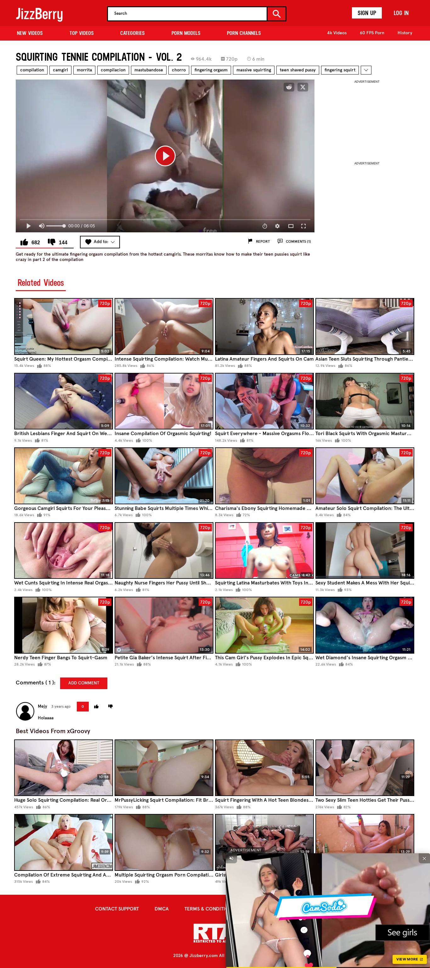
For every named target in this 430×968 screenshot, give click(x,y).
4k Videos (337, 33)
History (405, 33)
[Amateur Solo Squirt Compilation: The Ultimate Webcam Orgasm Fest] (364, 475)
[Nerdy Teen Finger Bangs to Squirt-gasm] (63, 625)
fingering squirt (340, 70)
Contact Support (117, 909)
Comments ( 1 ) (35, 682)
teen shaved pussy (298, 70)
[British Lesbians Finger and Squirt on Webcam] (63, 401)
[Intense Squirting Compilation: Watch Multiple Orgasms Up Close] (164, 326)
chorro (179, 70)
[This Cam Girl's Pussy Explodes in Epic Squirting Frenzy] (264, 625)
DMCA (162, 909)
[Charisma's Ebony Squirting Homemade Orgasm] (264, 475)
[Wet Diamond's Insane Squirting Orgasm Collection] (364, 625)
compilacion (113, 70)
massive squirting (253, 70)
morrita (84, 70)
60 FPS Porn (372, 33)
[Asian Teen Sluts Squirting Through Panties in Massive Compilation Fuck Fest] (364, 326)
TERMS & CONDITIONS (209, 909)
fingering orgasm (211, 70)
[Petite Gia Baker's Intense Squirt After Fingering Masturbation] (164, 625)
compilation (32, 70)
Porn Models (186, 33)
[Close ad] (424, 858)
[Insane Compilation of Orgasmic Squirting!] (164, 401)
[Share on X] (302, 87)
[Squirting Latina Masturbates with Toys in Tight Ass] (264, 550)
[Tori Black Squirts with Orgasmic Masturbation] (364, 401)
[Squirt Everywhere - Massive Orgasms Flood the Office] (264, 401)
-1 (110, 706)
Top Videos (82, 33)
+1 (96, 706)
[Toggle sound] (231, 858)
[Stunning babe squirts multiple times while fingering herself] (164, 475)
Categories (132, 33)
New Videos (30, 33)
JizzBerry (39, 13)
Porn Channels (244, 33)
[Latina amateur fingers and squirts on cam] (264, 326)
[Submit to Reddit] (289, 87)
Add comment (83, 683)
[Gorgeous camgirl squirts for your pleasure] (63, 475)
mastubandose (148, 70)
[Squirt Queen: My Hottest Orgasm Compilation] (63, 326)
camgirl (60, 70)
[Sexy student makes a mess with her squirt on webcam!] (364, 550)
